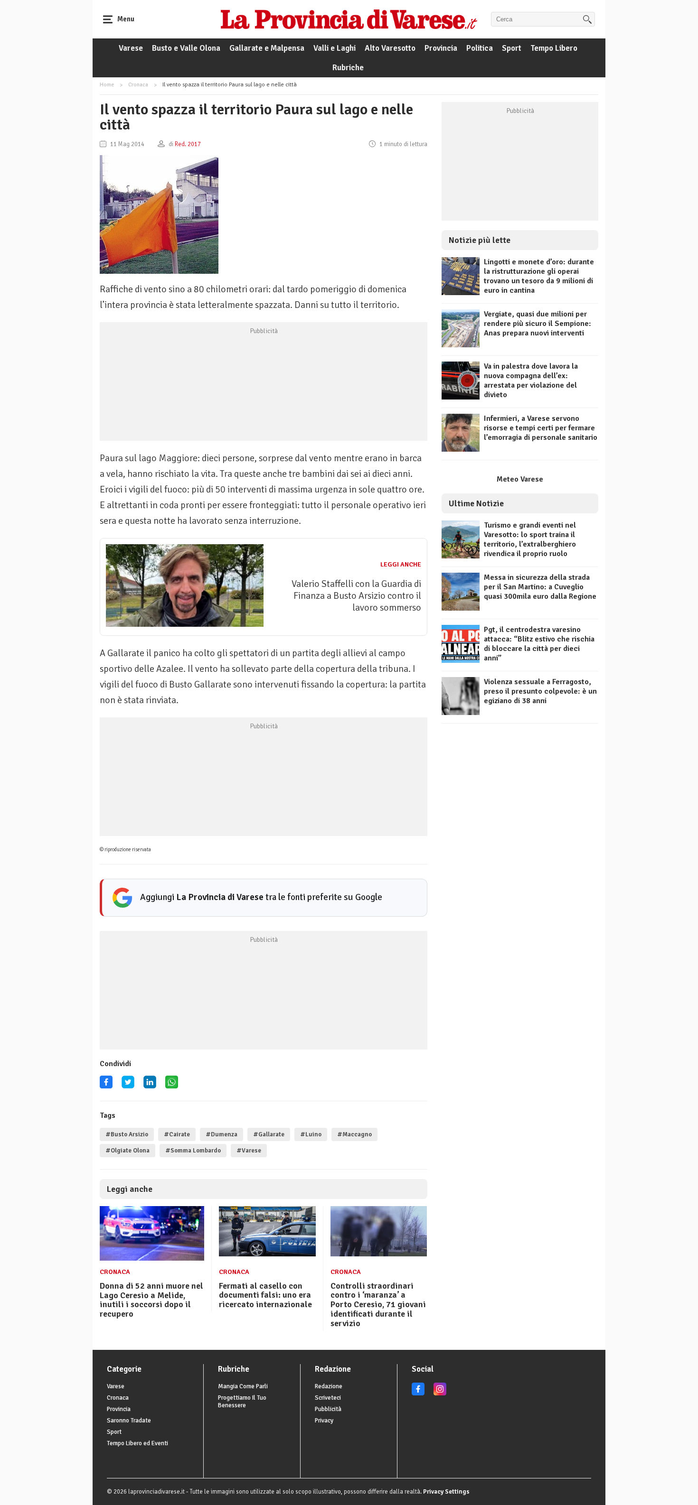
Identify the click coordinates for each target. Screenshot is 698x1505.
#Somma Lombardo (193, 1150)
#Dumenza (221, 1134)
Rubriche (348, 68)
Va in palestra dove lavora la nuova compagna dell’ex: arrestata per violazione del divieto (531, 380)
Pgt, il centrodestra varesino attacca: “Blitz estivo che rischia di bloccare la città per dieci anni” (539, 644)
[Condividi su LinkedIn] (149, 1085)
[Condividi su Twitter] (128, 1085)
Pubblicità (328, 1409)
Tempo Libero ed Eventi (137, 1443)
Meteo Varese (520, 479)
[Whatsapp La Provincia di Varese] (171, 1085)
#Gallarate (268, 1134)
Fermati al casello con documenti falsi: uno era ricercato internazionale (265, 1295)
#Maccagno (354, 1134)
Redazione (328, 1386)
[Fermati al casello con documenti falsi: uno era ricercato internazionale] (267, 1254)
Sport (511, 48)
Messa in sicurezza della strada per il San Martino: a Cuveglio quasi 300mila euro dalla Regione (540, 587)
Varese (131, 48)
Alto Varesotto (390, 48)
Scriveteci (328, 1398)
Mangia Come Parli (243, 1386)
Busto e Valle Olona (186, 48)
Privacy (324, 1420)
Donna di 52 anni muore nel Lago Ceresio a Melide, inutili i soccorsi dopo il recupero (151, 1300)
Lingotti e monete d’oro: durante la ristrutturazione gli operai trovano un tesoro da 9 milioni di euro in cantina (539, 276)
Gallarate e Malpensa (266, 48)
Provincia (440, 48)
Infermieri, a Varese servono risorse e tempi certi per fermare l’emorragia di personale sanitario (540, 428)
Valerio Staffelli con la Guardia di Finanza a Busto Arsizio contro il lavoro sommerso (356, 595)
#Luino (310, 1134)
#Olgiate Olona (127, 1150)
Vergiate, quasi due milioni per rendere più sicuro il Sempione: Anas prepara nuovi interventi (537, 323)
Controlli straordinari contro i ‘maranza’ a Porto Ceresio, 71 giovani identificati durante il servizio (378, 1304)
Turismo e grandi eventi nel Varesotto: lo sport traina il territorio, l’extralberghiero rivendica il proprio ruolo (530, 539)
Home (107, 84)
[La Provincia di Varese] (349, 19)
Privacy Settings (446, 1492)
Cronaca (138, 84)
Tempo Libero (553, 48)
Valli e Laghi (334, 48)
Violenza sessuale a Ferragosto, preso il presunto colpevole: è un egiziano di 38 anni (540, 691)
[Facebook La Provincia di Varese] (106, 1085)
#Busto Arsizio (126, 1134)
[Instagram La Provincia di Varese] (440, 1393)
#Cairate (177, 1134)
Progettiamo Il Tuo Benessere (242, 1401)
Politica (479, 48)
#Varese (248, 1150)
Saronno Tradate (129, 1420)
